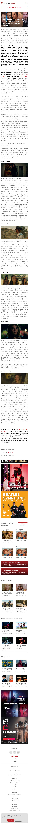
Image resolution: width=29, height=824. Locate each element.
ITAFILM (10, 452)
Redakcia (14, 806)
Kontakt (14, 773)
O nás (14, 769)
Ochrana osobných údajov (14, 794)
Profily (14, 761)
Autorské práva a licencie (15, 810)
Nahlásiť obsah (14, 798)
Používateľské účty (14, 783)
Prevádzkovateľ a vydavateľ (14, 771)
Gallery (14, 789)
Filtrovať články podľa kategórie (14, 7)
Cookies (14, 796)
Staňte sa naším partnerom (14, 775)
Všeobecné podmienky (14, 780)
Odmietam (18, 820)
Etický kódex (14, 808)
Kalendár (14, 759)
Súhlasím (11, 820)
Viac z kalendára (23, 524)
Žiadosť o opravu (15, 801)
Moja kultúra (14, 756)
